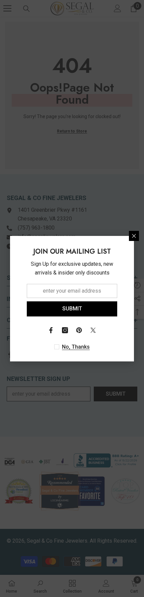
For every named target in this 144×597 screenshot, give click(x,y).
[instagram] (65, 330)
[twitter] (93, 330)
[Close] (134, 236)
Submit (72, 308)
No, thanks (76, 347)
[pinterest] (79, 330)
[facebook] (51, 330)
